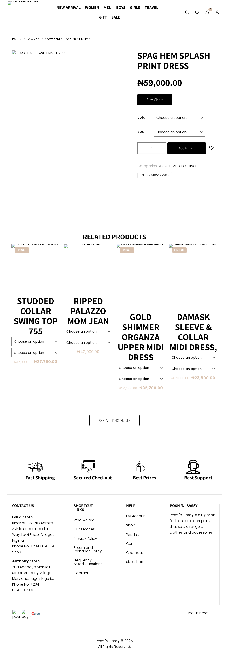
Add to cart (187, 148)
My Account (136, 516)
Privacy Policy (85, 539)
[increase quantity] (161, 148)
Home (17, 38)
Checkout (134, 553)
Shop (130, 526)
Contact (81, 573)
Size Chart (154, 99)
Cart (130, 544)
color (142, 117)
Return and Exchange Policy (88, 550)
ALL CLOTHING (184, 165)
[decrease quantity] (142, 148)
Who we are (84, 520)
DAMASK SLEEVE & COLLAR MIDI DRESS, (193, 332)
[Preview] (54, 270)
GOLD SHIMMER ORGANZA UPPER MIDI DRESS (141, 337)
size (140, 131)
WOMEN (34, 38)
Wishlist (132, 535)
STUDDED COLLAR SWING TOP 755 (36, 316)
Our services (84, 530)
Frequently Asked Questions (88, 562)
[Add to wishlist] (54, 260)
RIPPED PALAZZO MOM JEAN (88, 311)
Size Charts (135, 562)
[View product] (54, 250)
